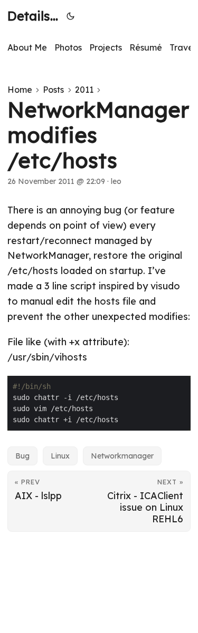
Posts (53, 89)
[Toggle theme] (71, 16)
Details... (32, 16)
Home (19, 89)
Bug (22, 456)
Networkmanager (122, 456)
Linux (60, 456)
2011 (84, 89)
